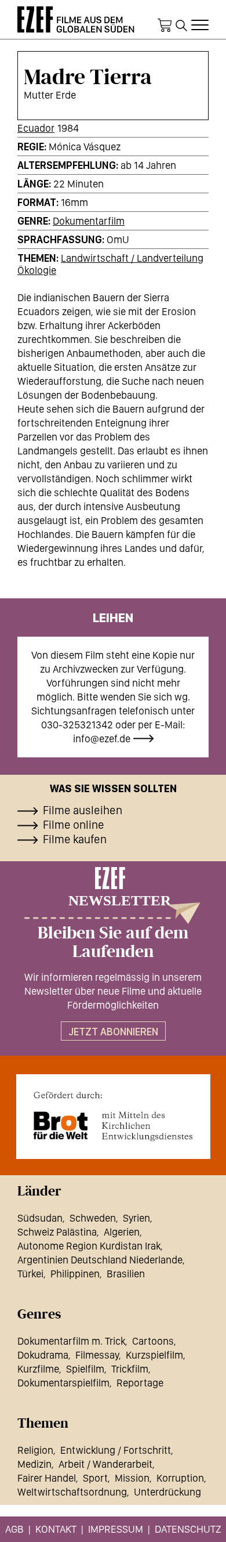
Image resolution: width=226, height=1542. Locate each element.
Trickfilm (129, 1369)
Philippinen (75, 1273)
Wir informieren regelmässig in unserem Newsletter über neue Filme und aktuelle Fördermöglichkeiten (113, 991)
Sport (95, 1478)
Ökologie (36, 270)
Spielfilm (85, 1369)
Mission (132, 1478)
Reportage (139, 1383)
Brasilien (126, 1273)
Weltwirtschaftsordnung (72, 1492)
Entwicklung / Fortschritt (115, 1450)
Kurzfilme (38, 1369)
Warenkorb (165, 25)
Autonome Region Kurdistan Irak (89, 1246)
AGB (14, 1529)
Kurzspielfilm (154, 1355)
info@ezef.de (101, 738)
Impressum (115, 1529)
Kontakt (55, 1529)
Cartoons (153, 1341)
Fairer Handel (46, 1478)
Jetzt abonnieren (113, 1031)
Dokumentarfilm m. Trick (71, 1341)
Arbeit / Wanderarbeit (105, 1464)
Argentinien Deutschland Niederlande (100, 1260)
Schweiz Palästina (57, 1232)
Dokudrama (42, 1355)
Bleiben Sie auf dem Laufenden (113, 942)
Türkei (30, 1273)
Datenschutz (188, 1529)
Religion (35, 1450)
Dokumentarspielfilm (63, 1383)
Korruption (180, 1478)
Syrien (136, 1218)
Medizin (34, 1464)
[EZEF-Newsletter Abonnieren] (113, 895)
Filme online (73, 825)
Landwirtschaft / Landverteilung (132, 258)
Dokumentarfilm (89, 221)
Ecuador (35, 128)
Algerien (122, 1232)
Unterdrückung (167, 1492)
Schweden (93, 1218)
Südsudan (40, 1218)
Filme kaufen (75, 839)
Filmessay (97, 1355)
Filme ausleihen (82, 810)
